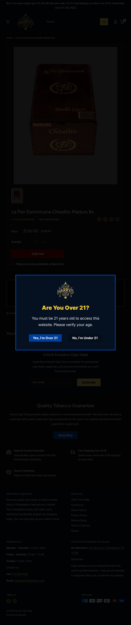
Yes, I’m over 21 (45, 338)
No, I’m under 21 (85, 338)
